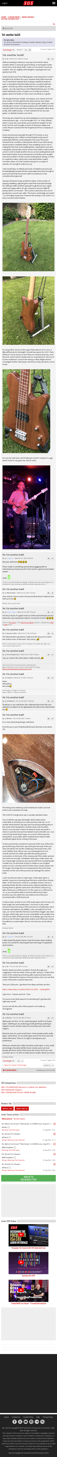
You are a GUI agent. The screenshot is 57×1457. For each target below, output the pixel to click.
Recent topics (19, 1118)
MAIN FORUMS (28, 17)
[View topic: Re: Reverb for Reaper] (54, 1134)
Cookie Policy (28, 1417)
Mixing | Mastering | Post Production (13, 1140)
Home (3, 17)
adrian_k (5, 1137)
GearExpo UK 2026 (28, 1275)
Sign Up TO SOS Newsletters (28, 1178)
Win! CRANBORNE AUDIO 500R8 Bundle (18, 1092)
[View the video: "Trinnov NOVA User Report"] (28, 1291)
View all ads (7, 1108)
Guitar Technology (10, 19)
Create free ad (21, 1108)
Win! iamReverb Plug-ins (11, 1090)
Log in (4, 3)
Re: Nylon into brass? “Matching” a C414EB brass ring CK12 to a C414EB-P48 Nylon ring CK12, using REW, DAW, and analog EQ (28, 1124)
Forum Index (14, 17)
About (6, 1417)
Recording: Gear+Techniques (10, 1130)
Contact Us (16, 1417)
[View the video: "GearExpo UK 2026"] (28, 1263)
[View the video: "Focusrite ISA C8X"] (28, 1235)
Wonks (4, 1127)
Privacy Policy (48, 1417)
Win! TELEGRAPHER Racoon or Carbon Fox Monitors (24, 1087)
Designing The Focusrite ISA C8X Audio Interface (28, 1247)
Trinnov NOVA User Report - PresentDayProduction (28, 1303)
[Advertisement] (28, 1200)
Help (38, 1417)
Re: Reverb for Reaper (11, 1134)
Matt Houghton (7, 1147)
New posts (7, 1118)
